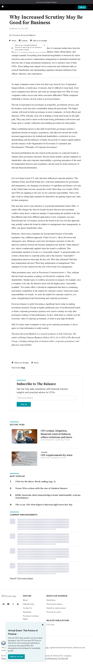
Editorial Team (28, 604)
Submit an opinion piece (56, 608)
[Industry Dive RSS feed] (17, 604)
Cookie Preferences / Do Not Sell (54, 658)
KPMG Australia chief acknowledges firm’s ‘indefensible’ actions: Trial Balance (48, 496)
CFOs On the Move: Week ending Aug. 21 (35, 481)
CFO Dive (50, 624)
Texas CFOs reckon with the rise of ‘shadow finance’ (41, 488)
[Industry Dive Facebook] (8, 604)
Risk (23, 368)
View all (13, 578)
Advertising (50, 600)
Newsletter (27, 612)
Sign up (82, 7)
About (25, 600)
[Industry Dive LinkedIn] (3, 604)
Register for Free (16, 656)
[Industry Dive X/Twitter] (13, 604)
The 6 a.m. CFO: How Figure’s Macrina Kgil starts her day (43, 504)
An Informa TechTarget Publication (46, 2)
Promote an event (53, 612)
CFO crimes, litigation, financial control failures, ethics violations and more (56, 434)
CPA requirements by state (56, 455)
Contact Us (27, 608)
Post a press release (25, 578)
